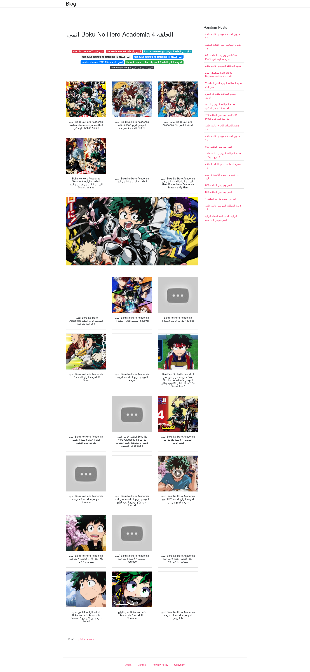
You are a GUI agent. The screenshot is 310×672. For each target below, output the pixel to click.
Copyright (179, 664)
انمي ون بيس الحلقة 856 (218, 185)
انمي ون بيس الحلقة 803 (218, 146)
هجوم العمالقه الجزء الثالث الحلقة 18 (223, 46)
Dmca (128, 664)
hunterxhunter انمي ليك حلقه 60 (124, 51)
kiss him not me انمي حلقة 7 (88, 51)
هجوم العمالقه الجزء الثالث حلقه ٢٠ (222, 127)
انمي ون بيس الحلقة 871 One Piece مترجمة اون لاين (221, 57)
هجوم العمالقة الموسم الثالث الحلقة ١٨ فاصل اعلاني (220, 106)
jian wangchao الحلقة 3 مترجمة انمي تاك (132, 67)
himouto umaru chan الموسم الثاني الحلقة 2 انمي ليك (154, 62)
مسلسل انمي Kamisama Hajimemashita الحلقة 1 (218, 74)
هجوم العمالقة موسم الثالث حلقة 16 (222, 137)
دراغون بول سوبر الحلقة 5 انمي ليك (222, 176)
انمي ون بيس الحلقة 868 (218, 192)
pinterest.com (86, 639)
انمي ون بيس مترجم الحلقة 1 (220, 198)
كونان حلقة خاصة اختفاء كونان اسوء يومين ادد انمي (221, 218)
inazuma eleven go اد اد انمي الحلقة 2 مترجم (167, 51)
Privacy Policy (160, 664)
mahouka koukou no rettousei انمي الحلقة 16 (106, 56)
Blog (71, 3)
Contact (142, 664)
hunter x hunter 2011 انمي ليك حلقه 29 (102, 62)
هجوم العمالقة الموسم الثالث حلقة (223, 66)
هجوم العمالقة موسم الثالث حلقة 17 (222, 36)
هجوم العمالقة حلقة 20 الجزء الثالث (220, 95)
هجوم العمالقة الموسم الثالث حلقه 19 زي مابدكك (223, 155)
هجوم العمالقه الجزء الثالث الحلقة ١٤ (223, 165)
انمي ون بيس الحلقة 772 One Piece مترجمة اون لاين (221, 116)
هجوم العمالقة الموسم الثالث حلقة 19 (223, 207)
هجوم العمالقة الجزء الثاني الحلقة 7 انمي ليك (223, 85)
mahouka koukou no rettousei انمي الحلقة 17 (158, 56)
